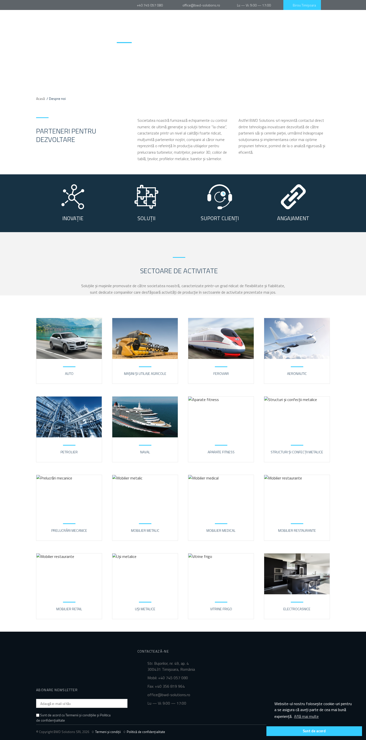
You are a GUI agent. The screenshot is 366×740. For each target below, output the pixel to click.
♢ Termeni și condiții (107, 731)
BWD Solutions (45, 29)
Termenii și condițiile (80, 715)
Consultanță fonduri (193, 36)
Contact (323, 36)
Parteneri (273, 36)
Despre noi (126, 36)
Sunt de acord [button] (314, 731)
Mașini (151, 36)
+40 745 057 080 (149, 5)
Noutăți (299, 36)
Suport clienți (242, 36)
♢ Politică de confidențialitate (144, 731)
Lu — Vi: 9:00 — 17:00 (253, 5)
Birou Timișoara (303, 5)
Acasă (40, 98)
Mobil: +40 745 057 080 (167, 678)
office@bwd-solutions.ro (201, 5)
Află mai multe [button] (306, 716)
